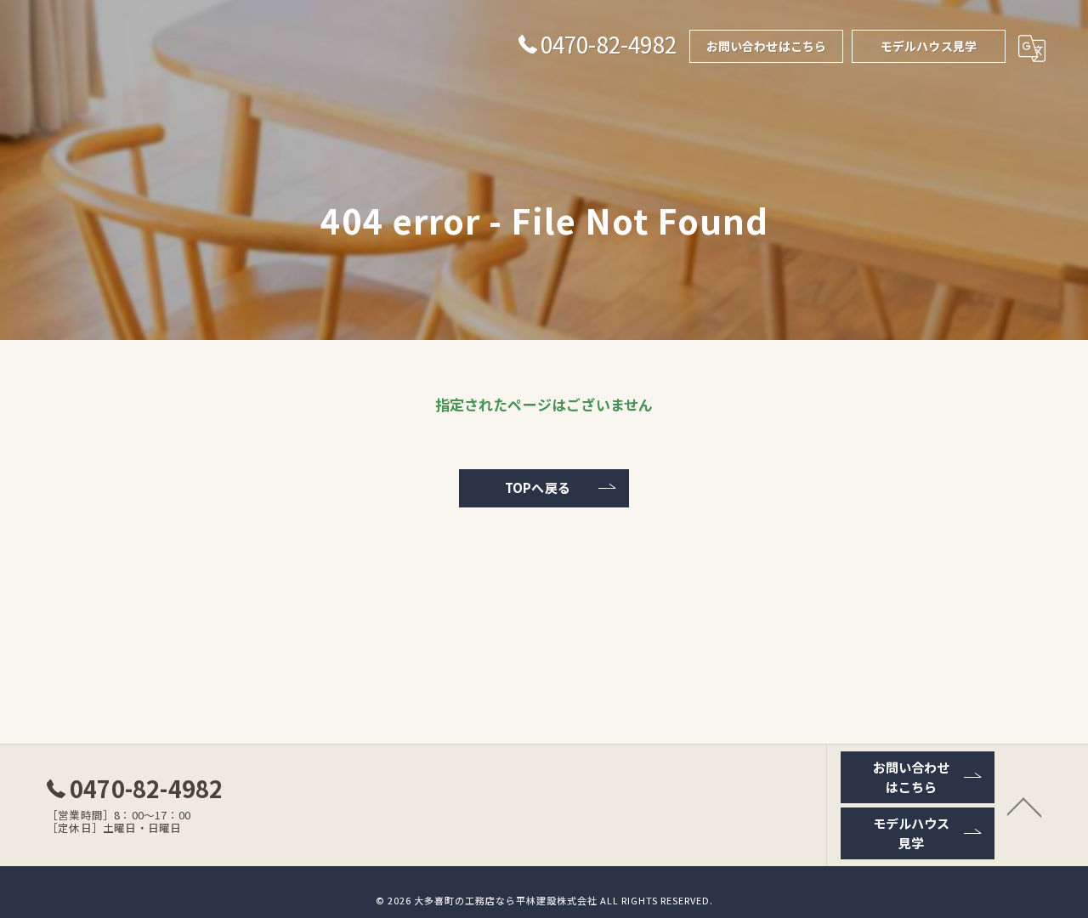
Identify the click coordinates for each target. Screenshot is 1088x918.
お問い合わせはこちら (766, 45)
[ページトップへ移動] (1024, 806)
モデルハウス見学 (929, 45)
